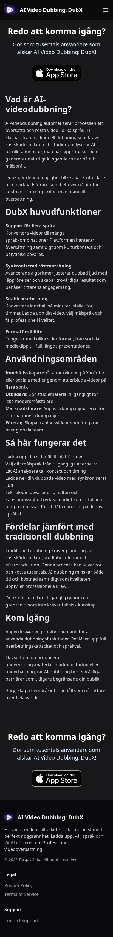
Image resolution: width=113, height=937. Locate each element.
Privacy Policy (18, 885)
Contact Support (21, 921)
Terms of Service (21, 894)
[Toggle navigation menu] (105, 10)
